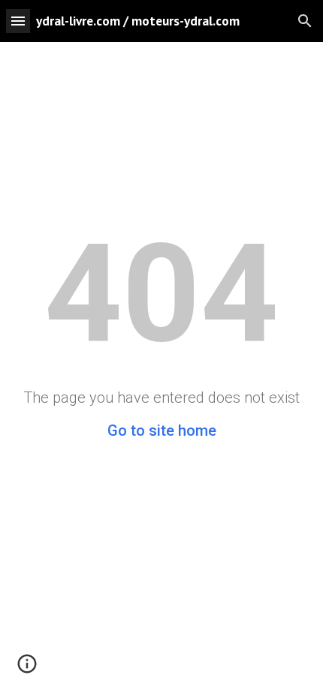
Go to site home (161, 431)
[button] (18, 20)
